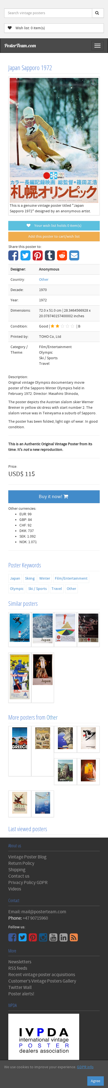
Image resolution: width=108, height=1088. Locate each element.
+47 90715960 (35, 918)
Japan (15, 578)
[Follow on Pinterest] (33, 939)
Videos (14, 889)
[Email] (75, 258)
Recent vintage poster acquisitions (41, 975)
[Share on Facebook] (14, 258)
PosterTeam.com (20, 45)
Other (43, 279)
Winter (44, 578)
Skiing (30, 578)
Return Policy (21, 863)
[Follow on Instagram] (43, 939)
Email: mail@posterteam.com (37, 912)
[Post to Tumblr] (50, 258)
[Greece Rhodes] (19, 751)
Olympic (17, 588)
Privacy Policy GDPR (28, 883)
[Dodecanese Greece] (88, 771)
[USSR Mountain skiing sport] (88, 739)
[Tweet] (26, 258)
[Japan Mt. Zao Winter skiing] (42, 629)
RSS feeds (17, 968)
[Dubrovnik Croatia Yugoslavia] (65, 739)
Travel (57, 588)
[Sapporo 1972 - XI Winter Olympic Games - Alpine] (19, 629)
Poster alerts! (21, 994)
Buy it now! (51, 496)
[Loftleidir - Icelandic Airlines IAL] (42, 804)
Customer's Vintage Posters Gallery (42, 981)
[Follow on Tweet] (23, 939)
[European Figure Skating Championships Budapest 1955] (19, 804)
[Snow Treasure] (19, 678)
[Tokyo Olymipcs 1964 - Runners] (88, 629)
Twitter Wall (20, 987)
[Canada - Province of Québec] (42, 751)
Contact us (18, 876)
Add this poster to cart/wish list (54, 236)
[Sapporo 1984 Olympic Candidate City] (65, 629)
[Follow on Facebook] (13, 939)
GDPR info (85, 1067)
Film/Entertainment (71, 578)
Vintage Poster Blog (27, 857)
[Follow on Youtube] (54, 939)
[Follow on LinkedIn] (64, 939)
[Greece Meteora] (65, 771)
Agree (95, 1081)
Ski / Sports (37, 588)
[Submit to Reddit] (62, 258)
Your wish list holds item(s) (56, 225)
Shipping (16, 870)
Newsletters (19, 962)
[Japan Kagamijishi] (42, 678)
